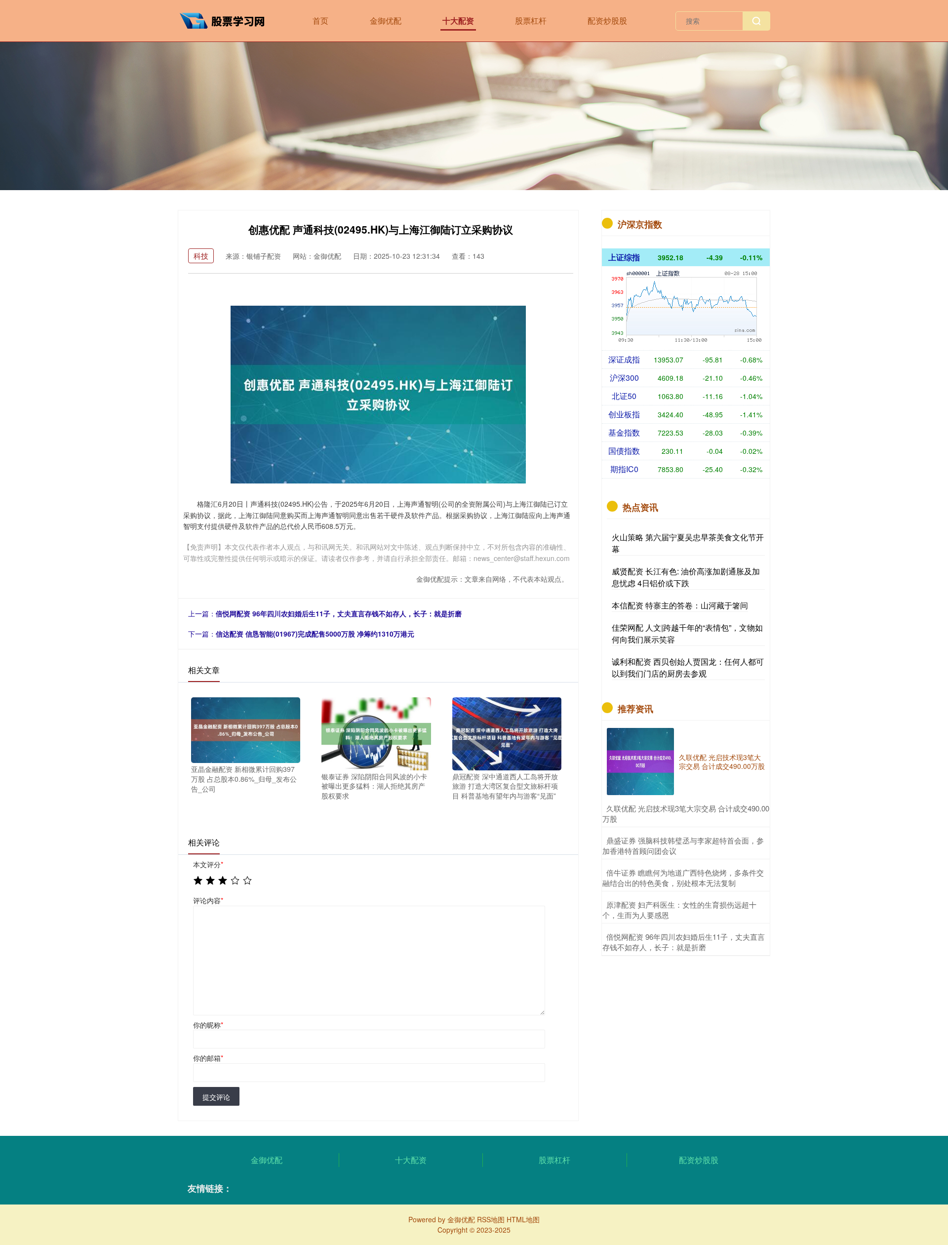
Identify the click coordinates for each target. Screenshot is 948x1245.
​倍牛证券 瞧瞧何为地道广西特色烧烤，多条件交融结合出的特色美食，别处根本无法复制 (683, 877)
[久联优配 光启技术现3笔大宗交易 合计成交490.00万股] (640, 761)
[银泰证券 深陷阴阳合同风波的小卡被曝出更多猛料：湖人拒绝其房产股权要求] (376, 733)
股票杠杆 (531, 20)
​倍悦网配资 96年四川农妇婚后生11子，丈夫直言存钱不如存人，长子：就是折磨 (683, 941)
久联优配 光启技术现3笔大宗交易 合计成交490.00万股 (722, 761)
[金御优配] (226, 20)
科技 (201, 255)
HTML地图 (523, 1219)
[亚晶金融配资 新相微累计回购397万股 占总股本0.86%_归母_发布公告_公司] (245, 729)
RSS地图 (491, 1219)
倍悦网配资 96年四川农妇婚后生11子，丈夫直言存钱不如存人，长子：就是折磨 (339, 613)
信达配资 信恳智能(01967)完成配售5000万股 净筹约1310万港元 (315, 634)
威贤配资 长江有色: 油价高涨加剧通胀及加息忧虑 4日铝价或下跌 (686, 577)
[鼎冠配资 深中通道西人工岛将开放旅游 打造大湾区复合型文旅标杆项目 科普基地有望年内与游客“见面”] (506, 733)
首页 (320, 20)
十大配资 (458, 20)
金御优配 (385, 20)
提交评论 (216, 1097)
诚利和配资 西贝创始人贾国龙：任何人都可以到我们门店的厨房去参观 (688, 667)
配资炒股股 (607, 20)
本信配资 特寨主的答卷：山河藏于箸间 (680, 605)
